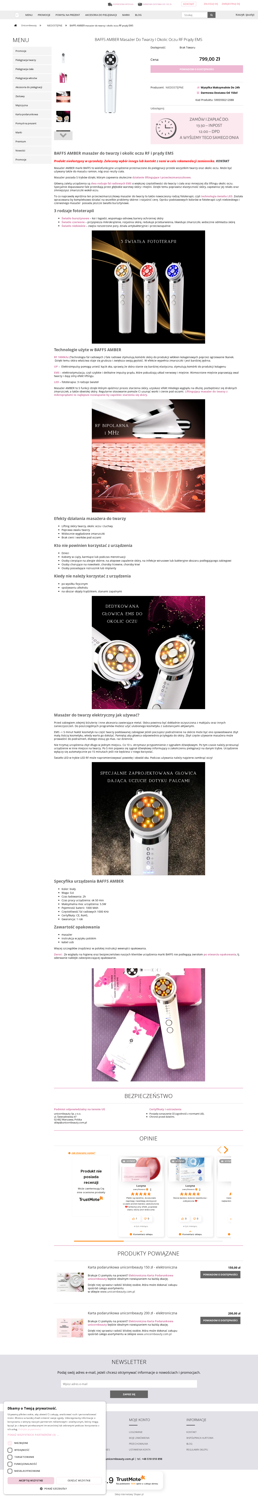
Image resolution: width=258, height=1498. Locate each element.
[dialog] (55, 1447)
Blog (189, 1443)
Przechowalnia (138, 1443)
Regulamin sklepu (197, 1449)
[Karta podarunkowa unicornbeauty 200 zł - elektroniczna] (70, 1325)
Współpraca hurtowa (199, 1438)
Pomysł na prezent (25, 123)
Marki (18, 132)
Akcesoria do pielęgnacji (28, 87)
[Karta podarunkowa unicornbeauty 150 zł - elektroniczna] (70, 1279)
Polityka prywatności (30, 1429)
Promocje (20, 51)
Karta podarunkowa (26, 114)
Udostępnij (157, 108)
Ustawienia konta (139, 1449)
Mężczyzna (21, 105)
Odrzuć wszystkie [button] (79, 1480)
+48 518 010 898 (152, 1459)
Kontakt (188, 4)
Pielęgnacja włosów (26, 78)
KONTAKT (222, 161)
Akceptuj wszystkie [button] (31, 1480)
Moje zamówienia (139, 1438)
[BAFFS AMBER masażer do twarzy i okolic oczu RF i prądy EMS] (63, 59)
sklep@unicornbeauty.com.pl (115, 1459)
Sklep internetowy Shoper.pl (129, 1494)
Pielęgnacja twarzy (25, 60)
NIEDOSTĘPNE (175, 87)
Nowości (20, 150)
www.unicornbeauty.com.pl (117, 1291)
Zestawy (20, 96)
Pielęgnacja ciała (24, 69)
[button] (225, 1150)
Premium (20, 141)
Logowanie (136, 1432)
